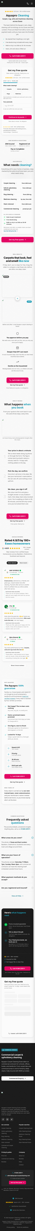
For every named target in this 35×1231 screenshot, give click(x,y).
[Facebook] (3, 1119)
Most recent (23, 563)
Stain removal (9, 204)
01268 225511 (25, 829)
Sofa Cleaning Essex (25, 1131)
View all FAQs (16, 896)
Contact (21, 1165)
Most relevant (12, 563)
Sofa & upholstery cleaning (10, 189)
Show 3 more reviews (17, 665)
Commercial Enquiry (16, 1078)
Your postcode (7, 102)
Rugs (8, 94)
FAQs (20, 1162)
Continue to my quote (16, 117)
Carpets (9, 89)
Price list (4, 1156)
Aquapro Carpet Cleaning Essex (10, 1221)
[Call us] (28, 3)
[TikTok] (11, 1119)
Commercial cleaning (11, 209)
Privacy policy (11, 1227)
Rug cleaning (8, 194)
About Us (21, 1156)
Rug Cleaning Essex (25, 1139)
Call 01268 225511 (19, 56)
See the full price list (10, 231)
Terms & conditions (22, 1227)
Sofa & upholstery (22, 89)
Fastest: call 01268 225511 (19, 1033)
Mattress (18, 94)
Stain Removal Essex (25, 1142)
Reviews (3, 1162)
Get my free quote (16, 240)
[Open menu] (32, 3)
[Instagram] (7, 1119)
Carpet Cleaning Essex (25, 1128)
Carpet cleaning (9, 183)
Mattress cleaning (10, 199)
